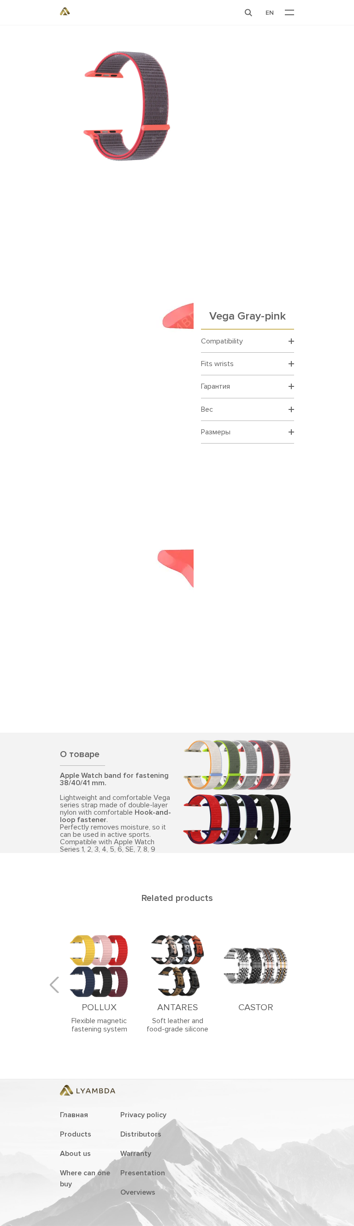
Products (75, 1134)
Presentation (142, 1173)
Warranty (135, 1153)
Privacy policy (143, 1114)
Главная (74, 1114)
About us (75, 1153)
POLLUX (99, 1007)
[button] (248, 12)
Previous (57, 985)
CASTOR (255, 1007)
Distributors (140, 1134)
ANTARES (177, 1007)
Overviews (137, 1192)
